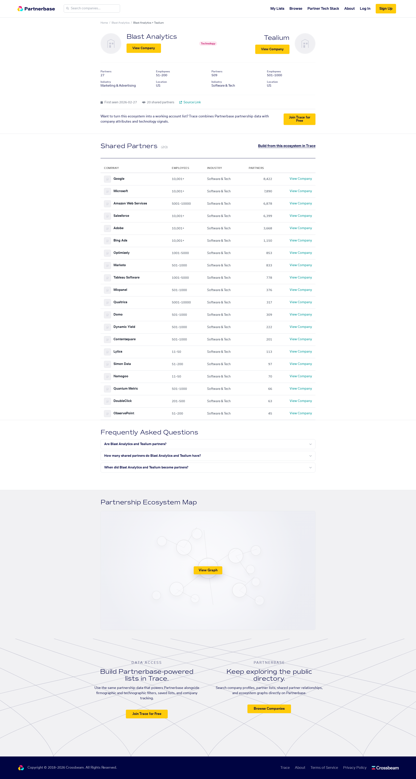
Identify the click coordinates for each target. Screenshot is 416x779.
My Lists (277, 8)
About (349, 8)
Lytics (118, 351)
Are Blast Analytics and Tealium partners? (135, 444)
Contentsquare (125, 339)
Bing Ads (120, 240)
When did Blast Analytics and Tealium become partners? (146, 467)
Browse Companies (269, 708)
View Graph (208, 570)
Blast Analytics (121, 22)
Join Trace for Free (299, 119)
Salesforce (121, 215)
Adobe (119, 228)
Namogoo (121, 376)
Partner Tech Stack (323, 8)
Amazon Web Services (130, 203)
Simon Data (122, 364)
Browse (295, 8)
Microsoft (121, 191)
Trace (285, 767)
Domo (118, 314)
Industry (106, 82)
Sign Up (385, 8)
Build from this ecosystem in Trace (286, 146)
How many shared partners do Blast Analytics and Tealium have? (152, 455)
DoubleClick (123, 401)
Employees (163, 71)
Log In (365, 8)
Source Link (192, 102)
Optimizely (122, 252)
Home (104, 22)
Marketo (120, 265)
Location (161, 82)
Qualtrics (120, 302)
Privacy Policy (355, 767)
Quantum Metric (126, 388)
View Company (143, 48)
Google (119, 178)
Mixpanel (120, 290)
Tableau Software (127, 277)
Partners (106, 71)
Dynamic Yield (124, 327)
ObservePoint (124, 413)
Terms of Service (324, 767)
